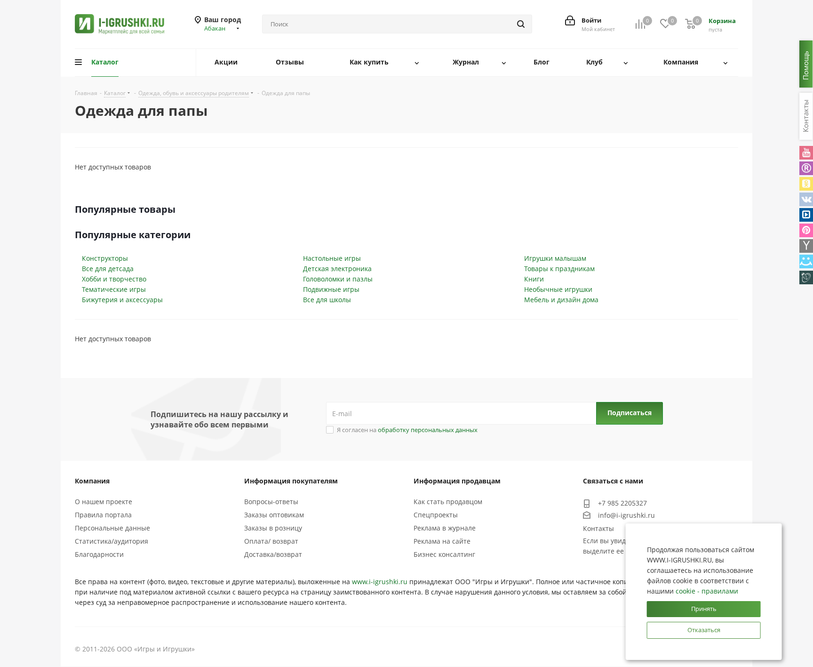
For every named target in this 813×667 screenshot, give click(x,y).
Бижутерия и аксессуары (122, 299)
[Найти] (521, 24)
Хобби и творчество (114, 278)
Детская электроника (337, 268)
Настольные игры (332, 258)
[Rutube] (806, 168)
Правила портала (103, 514)
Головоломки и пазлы (338, 278)
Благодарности (99, 554)
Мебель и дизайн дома (561, 299)
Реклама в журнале (445, 527)
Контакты (598, 528)
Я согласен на (407, 430)
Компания (92, 480)
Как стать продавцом (448, 501)
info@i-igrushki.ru (626, 515)
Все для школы (327, 299)
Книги (534, 278)
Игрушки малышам (555, 258)
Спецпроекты (436, 514)
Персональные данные (112, 527)
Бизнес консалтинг (444, 554)
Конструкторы (105, 258)
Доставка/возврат (273, 554)
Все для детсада (108, 268)
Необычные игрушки (558, 289)
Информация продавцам (457, 480)
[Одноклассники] (806, 184)
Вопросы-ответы (271, 501)
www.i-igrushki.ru (379, 581)
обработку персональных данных (428, 430)
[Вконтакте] (806, 199)
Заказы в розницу (273, 527)
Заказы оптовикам (274, 514)
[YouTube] (806, 153)
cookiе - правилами (707, 591)
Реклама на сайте (442, 541)
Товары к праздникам (559, 268)
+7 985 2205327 (622, 502)
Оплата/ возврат (271, 541)
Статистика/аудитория (111, 541)
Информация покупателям (291, 480)
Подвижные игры (331, 289)
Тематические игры (114, 289)
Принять (704, 608)
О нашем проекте (103, 501)
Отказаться (703, 630)
